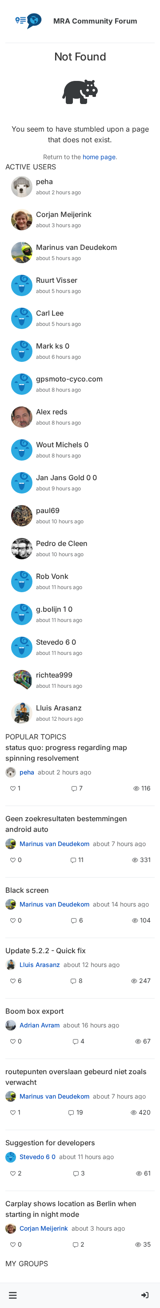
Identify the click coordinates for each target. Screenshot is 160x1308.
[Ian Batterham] (10, 904)
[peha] (10, 772)
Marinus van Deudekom (54, 844)
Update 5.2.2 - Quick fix (45, 950)
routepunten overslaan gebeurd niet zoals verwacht (76, 1077)
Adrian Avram (40, 1025)
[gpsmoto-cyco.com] (10, 1228)
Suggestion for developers (50, 1142)
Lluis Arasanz (40, 965)
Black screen (27, 890)
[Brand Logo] (27, 21)
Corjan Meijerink (44, 1228)
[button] (13, 1295)
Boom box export (34, 1011)
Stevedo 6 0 (38, 1157)
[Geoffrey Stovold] (10, 1157)
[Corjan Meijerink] (10, 964)
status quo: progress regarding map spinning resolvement (66, 752)
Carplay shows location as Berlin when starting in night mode (70, 1209)
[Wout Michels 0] (10, 843)
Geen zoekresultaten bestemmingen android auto (66, 824)
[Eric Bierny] (10, 1025)
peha (27, 772)
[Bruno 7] (10, 1096)
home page (99, 156)
